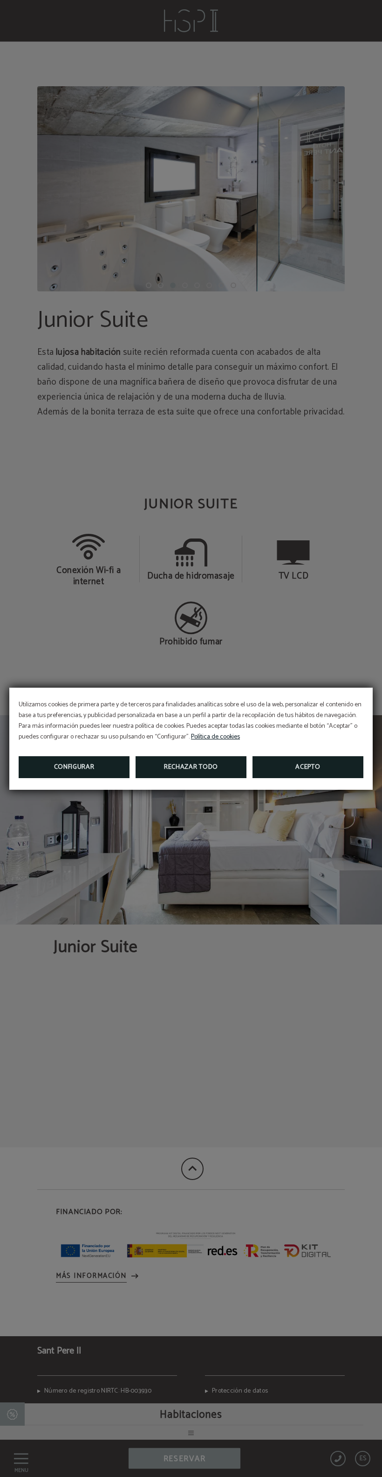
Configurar (74, 767)
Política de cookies (215, 737)
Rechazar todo (191, 767)
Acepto (307, 767)
